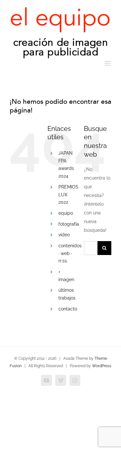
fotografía (68, 224)
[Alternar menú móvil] (108, 63)
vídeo (64, 234)
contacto (67, 308)
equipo (65, 213)
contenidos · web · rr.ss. (70, 253)
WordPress (101, 366)
